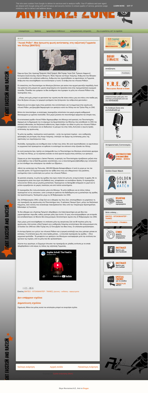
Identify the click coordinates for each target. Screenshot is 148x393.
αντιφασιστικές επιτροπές (80, 31)
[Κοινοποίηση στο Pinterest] (32, 288)
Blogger (86, 388)
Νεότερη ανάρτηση (26, 367)
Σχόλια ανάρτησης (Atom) (63, 374)
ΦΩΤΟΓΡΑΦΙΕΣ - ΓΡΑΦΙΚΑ (116, 222)
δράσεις (38, 31)
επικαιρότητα (23, 31)
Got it (130, 6)
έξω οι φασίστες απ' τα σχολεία (109, 31)
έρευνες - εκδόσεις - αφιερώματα (66, 291)
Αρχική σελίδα (56, 367)
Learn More (119, 6)
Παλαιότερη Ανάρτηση (88, 367)
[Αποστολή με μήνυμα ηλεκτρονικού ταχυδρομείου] (24, 288)
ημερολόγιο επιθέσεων (55, 31)
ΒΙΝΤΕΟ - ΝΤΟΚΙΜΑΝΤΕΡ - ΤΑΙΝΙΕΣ (38, 291)
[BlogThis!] (26, 288)
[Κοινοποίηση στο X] (28, 288)
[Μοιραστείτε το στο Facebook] (30, 288)
